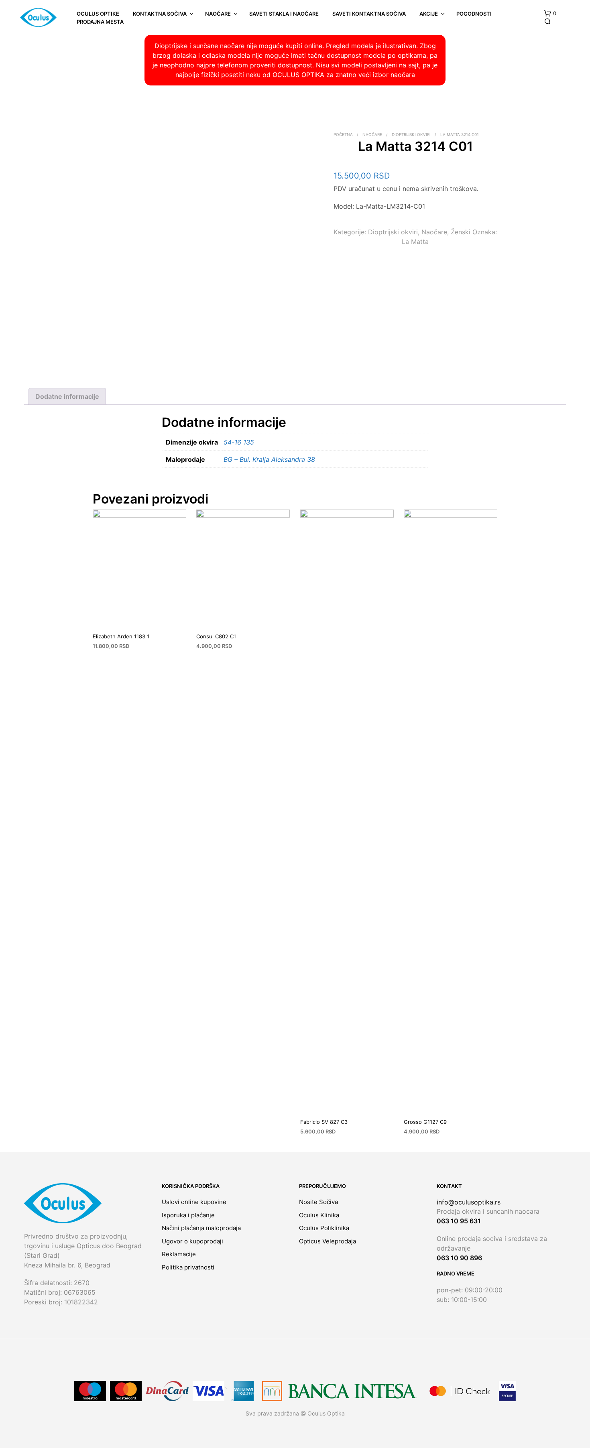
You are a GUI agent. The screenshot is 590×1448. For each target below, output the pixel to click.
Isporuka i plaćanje (188, 1215)
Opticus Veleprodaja (327, 1241)
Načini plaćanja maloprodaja (201, 1228)
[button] (550, 14)
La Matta (415, 242)
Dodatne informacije (67, 396)
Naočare (218, 13)
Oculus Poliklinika (324, 1228)
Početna (343, 134)
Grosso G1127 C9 (425, 1122)
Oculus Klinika (319, 1215)
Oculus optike (98, 13)
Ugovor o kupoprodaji (192, 1241)
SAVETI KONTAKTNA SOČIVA (369, 13)
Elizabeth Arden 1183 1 (121, 636)
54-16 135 (239, 442)
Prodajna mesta (100, 21)
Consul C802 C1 (216, 636)
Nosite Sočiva (318, 1202)
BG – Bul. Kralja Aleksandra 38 (269, 459)
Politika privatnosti (188, 1267)
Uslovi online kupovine (194, 1202)
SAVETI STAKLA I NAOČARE (284, 13)
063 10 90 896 (459, 1258)
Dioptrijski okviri (411, 134)
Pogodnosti (474, 13)
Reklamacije (179, 1254)
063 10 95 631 (459, 1221)
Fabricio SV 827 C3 (324, 1122)
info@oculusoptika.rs (468, 1202)
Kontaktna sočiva (160, 13)
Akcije (428, 13)
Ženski (460, 232)
